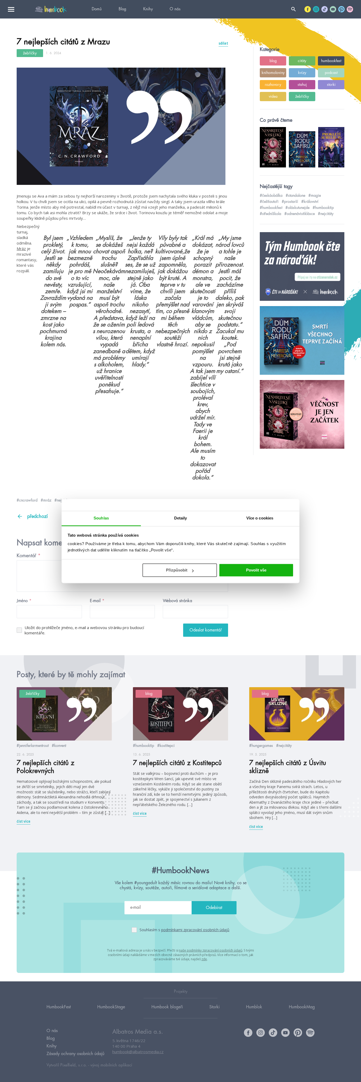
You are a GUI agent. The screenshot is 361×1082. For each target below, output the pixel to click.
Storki (214, 1007)
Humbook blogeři (167, 1007)
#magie (314, 195)
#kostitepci (166, 745)
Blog (122, 9)
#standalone (295, 195)
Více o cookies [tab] (259, 518)
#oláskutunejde (297, 207)
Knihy (148, 9)
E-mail (97, 601)
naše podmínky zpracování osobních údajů (210, 950)
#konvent (59, 745)
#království (309, 201)
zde (204, 959)
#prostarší (290, 201)
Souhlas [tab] (101, 518)
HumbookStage (111, 1007)
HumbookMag (302, 1007)
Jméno (24, 601)
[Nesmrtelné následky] (302, 414)
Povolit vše (256, 570)
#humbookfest (271, 207)
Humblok (254, 1007)
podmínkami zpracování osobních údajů (195, 929)
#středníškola (270, 214)
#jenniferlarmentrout (33, 745)
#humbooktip (323, 207)
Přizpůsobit (176, 570)
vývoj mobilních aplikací (111, 1065)
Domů (97, 9)
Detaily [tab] (180, 518)
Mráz (21, 248)
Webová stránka (177, 601)
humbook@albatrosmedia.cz (138, 1051)
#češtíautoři (269, 201)
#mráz (46, 500)
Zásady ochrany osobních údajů (75, 1054)
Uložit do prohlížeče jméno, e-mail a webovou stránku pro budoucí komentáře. (84, 630)
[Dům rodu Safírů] (302, 340)
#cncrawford (27, 500)
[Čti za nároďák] (302, 266)
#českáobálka (271, 195)
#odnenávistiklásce (299, 214)
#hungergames (261, 745)
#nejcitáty (326, 214)
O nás (175, 9)
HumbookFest (59, 1007)
